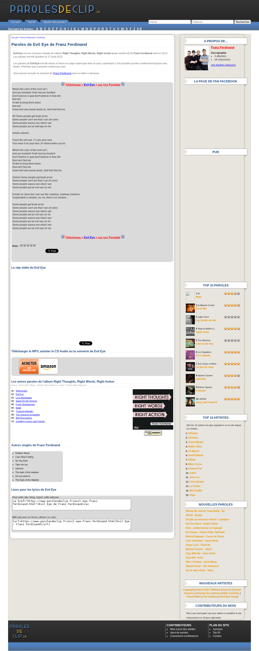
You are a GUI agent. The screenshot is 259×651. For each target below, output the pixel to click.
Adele (192, 473)
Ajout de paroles (179, 632)
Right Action (21, 391)
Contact (217, 636)
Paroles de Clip (55, 13)
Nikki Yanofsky (231, 593)
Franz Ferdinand (62, 73)
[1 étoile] (21, 245)
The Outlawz (210, 596)
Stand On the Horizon (26, 401)
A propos (218, 629)
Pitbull (191, 459)
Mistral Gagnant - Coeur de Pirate (205, 536)
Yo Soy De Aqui (204, 367)
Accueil (15, 22)
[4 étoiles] (31, 245)
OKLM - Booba (194, 515)
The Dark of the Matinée (27, 480)
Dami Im (227, 589)
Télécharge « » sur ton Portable (92, 84)
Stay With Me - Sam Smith (200, 553)
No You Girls (21, 461)
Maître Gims (195, 446)
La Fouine (195, 486)
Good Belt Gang (228, 596)
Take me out (21, 464)
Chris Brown (196, 481)
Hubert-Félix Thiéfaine (208, 589)
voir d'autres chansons (223, 65)
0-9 (139, 29)
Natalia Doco (204, 593)
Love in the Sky (204, 343)
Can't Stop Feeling (24, 457)
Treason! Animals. (24, 411)
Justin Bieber (196, 442)
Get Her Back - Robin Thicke (202, 523)
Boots (217, 593)
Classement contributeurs (184, 636)
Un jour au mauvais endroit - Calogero (207, 519)
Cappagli (188, 589)
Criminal (201, 390)
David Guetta (195, 455)
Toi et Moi (201, 308)
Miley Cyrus (195, 464)
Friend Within (193, 596)
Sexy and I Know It (206, 402)
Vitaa (192, 495)
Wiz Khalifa (195, 490)
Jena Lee (194, 477)
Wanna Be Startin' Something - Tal (205, 511)
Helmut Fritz (195, 468)
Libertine (201, 379)
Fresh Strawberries (25, 404)
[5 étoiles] (34, 245)
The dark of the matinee (27, 472)
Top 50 (31, 22)
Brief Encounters (24, 418)
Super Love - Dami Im (198, 545)
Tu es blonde (203, 355)
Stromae (193, 437)
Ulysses (19, 468)
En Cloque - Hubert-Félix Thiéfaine (205, 532)
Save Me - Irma (194, 557)
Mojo (198, 297)
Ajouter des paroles (55, 22)
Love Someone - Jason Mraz (202, 540)
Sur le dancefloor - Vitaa (199, 570)
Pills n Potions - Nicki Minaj (201, 562)
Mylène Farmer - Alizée (199, 549)
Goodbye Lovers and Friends (30, 421)
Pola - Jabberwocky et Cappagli (204, 528)
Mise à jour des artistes (182, 629)
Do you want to (22, 476)
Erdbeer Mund (22, 453)
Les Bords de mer (206, 320)
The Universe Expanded (28, 414)
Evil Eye (20, 394)
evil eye (39, 126)
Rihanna (193, 433)
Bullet (18, 408)
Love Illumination (24, 397)
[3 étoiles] (28, 245)
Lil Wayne (193, 451)
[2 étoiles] (24, 245)
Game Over (202, 332)
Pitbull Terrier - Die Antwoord (202, 566)
